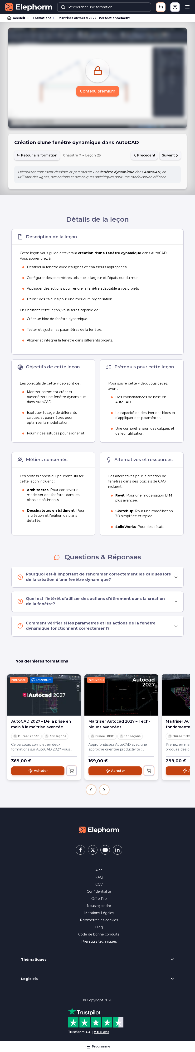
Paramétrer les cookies (99, 920)
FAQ (99, 877)
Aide (99, 870)
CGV (99, 884)
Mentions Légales (99, 913)
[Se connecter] (175, 7)
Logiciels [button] (29, 979)
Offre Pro (99, 898)
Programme (101, 1046)
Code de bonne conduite (99, 934)
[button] (91, 789)
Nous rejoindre (99, 906)
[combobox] (104, 7)
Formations (42, 18)
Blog (99, 927)
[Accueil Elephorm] (99, 830)
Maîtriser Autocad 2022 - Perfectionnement (94, 18)
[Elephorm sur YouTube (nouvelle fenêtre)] (105, 850)
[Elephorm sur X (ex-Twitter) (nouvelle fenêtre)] (93, 850)
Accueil (19, 18)
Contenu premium (97, 91)
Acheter (41, 771)
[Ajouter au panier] (71, 770)
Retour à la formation (38, 155)
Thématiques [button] (34, 959)
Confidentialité (99, 891)
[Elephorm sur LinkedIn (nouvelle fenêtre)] (117, 850)
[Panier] (161, 7)
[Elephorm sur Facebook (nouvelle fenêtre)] (80, 850)
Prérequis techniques (99, 941)
